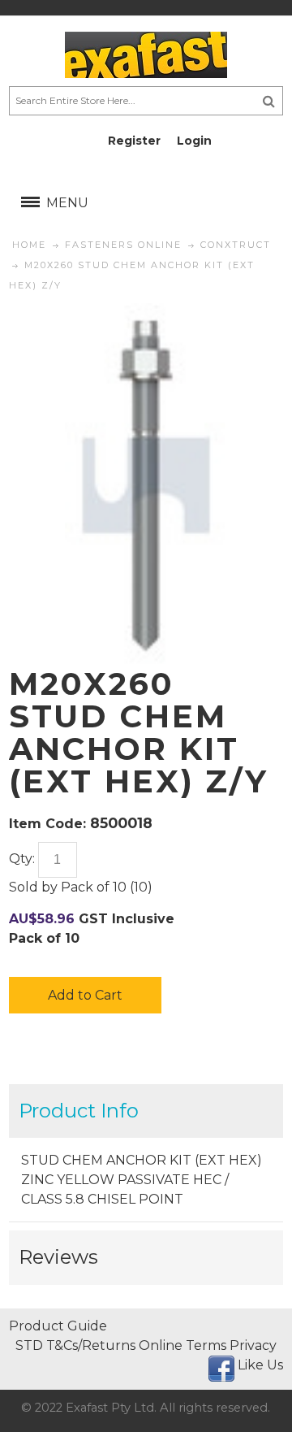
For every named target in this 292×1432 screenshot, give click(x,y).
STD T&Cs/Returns (75, 1345)
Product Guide (58, 1326)
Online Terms (182, 1345)
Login (194, 140)
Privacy (253, 1345)
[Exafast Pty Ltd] (146, 55)
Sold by (33, 887)
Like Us (260, 1365)
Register (134, 140)
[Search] (269, 100)
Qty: (22, 858)
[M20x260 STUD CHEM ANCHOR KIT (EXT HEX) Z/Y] (146, 312)
